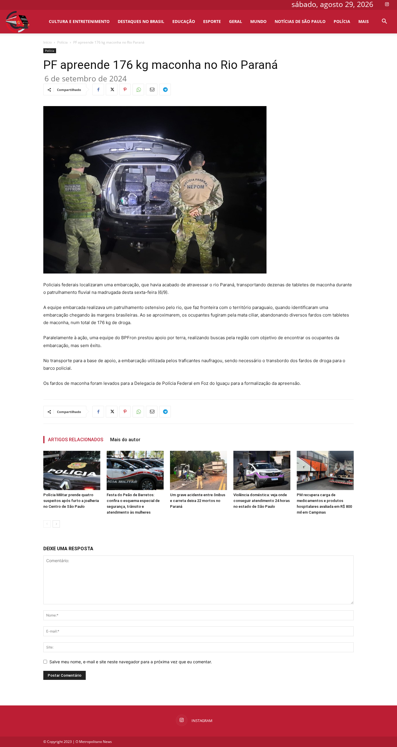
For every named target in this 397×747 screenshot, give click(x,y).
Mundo (258, 21)
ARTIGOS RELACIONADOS (75, 439)
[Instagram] (386, 4)
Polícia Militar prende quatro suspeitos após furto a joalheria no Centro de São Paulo (71, 501)
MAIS (363, 21)
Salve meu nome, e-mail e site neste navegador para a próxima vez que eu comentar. (130, 661)
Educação (183, 21)
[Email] (152, 89)
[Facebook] (98, 89)
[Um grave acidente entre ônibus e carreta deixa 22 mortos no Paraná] (198, 470)
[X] (111, 89)
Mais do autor (125, 439)
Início (47, 42)
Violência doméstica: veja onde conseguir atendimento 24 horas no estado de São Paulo (261, 501)
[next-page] (56, 524)
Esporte (212, 21)
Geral (235, 21)
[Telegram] (165, 89)
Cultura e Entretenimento (79, 21)
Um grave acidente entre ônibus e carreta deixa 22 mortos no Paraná (197, 501)
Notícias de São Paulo (300, 21)
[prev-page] (47, 524)
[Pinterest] (125, 89)
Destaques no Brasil (141, 21)
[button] (384, 22)
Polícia (342, 21)
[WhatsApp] (138, 89)
